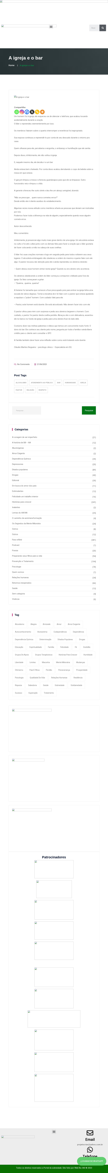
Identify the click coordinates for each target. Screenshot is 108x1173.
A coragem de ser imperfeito (24, 437)
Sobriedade (59, 685)
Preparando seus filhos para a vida (27, 556)
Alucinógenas (18, 448)
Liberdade (19, 662)
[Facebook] (27, 112)
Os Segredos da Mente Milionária (26, 523)
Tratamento (49, 693)
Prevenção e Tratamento (23, 561)
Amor (59, 624)
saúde (45, 685)
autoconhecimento (23, 632)
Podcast (15, 545)
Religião (30, 390)
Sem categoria (18, 593)
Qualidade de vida (37, 678)
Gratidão (86, 647)
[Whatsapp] (16, 112)
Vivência (15, 599)
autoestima (42, 632)
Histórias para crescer (21, 502)
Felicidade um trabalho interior (25, 496)
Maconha (46, 662)
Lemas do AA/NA (19, 513)
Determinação (45, 639)
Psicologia (16, 567)
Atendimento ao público (42, 383)
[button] (51, 27)
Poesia (15, 550)
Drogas (15, 475)
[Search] (102, 28)
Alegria (33, 624)
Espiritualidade (36, 647)
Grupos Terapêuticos (43, 655)
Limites (33, 662)
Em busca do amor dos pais (24, 486)
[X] (32, 112)
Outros (15, 529)
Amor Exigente (18, 453)
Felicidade (64, 647)
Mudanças (80, 662)
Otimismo (19, 670)
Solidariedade (76, 685)
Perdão (49, 670)
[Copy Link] (37, 112)
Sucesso (18, 693)
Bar (58, 383)
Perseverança (64, 670)
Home (11, 65)
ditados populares (65, 639)
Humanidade (70, 383)
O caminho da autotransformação (27, 518)
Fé (76, 647)
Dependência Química (21, 459)
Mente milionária (63, 662)
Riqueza (18, 685)
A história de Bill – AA (21, 442)
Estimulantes (17, 491)
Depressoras (17, 464)
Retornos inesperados (21, 583)
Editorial (15, 480)
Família (51, 647)
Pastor (19, 390)
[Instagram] (21, 112)
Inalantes (16, 507)
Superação (33, 693)
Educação (19, 647)
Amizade (46, 624)
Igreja (83, 383)
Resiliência (78, 678)
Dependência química (24, 639)
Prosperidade (81, 670)
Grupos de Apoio (22, 655)
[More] (42, 112)
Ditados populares (20, 469)
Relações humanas (20, 577)
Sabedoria (32, 685)
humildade (88, 655)
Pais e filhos (35, 670)
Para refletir (17, 540)
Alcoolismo (21, 383)
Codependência (60, 632)
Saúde (15, 588)
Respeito (42, 390)
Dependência (78, 632)
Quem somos (18, 572)
